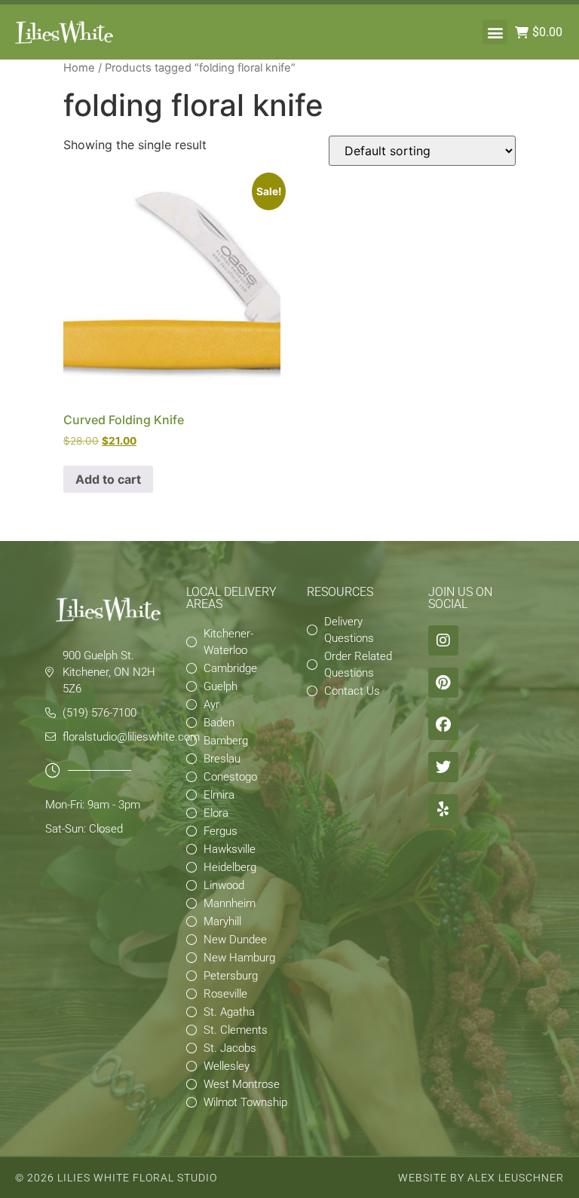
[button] (494, 32)
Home (79, 68)
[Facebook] (443, 725)
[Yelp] (443, 809)
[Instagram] (443, 640)
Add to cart (108, 479)
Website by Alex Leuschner (481, 1178)
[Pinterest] (443, 683)
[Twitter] (443, 767)
